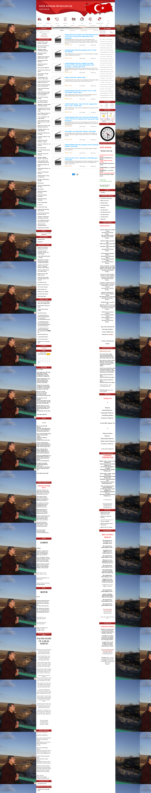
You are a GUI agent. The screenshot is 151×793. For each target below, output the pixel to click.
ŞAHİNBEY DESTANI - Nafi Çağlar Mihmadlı (43, 130)
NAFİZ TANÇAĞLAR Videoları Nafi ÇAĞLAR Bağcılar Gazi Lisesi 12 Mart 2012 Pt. (44, 93)
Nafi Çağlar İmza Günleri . (106, 212)
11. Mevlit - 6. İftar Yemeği (106, 56)
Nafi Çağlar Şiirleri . (104, 209)
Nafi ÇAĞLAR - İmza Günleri (106, 198)
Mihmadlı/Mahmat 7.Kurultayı (107, 75)
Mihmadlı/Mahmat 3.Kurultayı (107, 97)
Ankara (47, 532)
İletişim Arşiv (103, 219)
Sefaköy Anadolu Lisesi (42, 289)
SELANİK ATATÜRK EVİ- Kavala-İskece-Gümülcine (43, 101)
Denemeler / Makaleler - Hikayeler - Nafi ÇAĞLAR (43, 158)
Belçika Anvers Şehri (105, 200)
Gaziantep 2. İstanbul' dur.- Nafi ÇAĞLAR (44, 144)
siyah (111, 170)
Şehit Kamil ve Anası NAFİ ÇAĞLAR (43, 154)
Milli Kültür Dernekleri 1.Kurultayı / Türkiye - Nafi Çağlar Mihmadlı (43, 252)
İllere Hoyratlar (41, 183)
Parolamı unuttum (44, 35)
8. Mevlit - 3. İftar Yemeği (106, 78)
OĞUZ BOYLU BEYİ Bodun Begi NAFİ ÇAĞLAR (43, 214)
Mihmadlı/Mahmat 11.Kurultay (107, 52)
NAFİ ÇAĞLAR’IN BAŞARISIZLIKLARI (42, 225)
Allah (38, 742)
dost (43, 676)
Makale (58, 25)
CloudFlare (103, 192)
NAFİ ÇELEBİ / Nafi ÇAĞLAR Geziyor (44, 71)
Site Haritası (44, 348)
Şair (38, 25)
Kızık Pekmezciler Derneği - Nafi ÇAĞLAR (44, 169)
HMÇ (107, 25)
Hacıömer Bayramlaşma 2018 (107, 43)
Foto (74, 23)
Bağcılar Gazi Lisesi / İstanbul (106, 527)
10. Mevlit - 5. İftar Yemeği (106, 65)
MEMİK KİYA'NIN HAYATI (43, 227)
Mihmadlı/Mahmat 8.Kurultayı (107, 71)
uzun (107, 540)
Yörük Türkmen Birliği (42, 202)
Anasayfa (40, 23)
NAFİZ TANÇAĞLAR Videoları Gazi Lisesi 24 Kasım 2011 (44, 85)
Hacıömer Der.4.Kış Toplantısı (107, 50)
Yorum (57, 23)
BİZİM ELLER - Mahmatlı (43, 291)
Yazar (108, 23)
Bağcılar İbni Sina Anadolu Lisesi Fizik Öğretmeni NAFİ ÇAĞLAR (43, 278)
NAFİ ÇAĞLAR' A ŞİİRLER (43, 67)
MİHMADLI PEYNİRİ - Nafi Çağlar (43, 165)
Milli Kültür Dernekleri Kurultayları (42, 54)
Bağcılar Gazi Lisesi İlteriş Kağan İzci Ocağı (43, 274)
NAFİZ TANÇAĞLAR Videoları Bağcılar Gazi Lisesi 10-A (44, 82)
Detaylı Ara (44, 234)
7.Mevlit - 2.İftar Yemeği (106, 82)
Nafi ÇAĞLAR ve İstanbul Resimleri (43, 98)
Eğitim (65, 25)
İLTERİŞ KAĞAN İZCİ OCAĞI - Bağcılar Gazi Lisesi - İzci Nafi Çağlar (44, 109)
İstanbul (38, 513)
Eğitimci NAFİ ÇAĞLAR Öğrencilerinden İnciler (105, 513)
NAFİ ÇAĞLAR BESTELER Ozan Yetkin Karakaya (43, 270)
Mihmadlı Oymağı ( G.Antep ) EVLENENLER (43, 176)
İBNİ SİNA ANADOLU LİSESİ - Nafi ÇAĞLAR (107, 524)
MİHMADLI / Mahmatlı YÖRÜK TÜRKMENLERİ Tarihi (44, 105)
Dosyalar (65, 23)
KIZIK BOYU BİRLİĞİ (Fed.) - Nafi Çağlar (44, 134)
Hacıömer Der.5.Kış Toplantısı (107, 41)
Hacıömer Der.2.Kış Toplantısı (107, 86)
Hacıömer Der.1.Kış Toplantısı (107, 91)
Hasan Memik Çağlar (42, 296)
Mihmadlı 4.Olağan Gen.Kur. (107, 47)
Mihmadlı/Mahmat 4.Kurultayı (107, 95)
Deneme (44, 25)
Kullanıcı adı (39, 30)
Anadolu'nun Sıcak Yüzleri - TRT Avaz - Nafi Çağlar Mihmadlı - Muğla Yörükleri (43, 266)
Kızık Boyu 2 (40, 204)
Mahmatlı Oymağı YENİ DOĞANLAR (42, 65)
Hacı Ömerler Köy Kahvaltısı (107, 63)
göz (40, 671)
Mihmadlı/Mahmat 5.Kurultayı (107, 93)
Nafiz (108, 21)
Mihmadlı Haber (99, 23)
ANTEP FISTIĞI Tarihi (42, 207)
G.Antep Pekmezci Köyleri (43, 336)
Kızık (100, 25)
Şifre (40, 32)
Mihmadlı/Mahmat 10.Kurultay (107, 60)
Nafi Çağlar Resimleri (42, 147)
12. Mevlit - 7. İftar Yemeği (106, 45)
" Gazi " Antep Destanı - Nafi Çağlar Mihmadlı (43, 117)
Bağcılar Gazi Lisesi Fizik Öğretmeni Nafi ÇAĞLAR (43, 248)
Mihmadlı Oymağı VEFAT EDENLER (43, 61)
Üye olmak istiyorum (44, 36)
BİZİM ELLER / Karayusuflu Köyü (43, 342)
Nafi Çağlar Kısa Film (42, 282)
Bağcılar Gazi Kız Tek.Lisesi (43, 284)
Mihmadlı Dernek (82, 25)
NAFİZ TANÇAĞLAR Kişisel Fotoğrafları (43, 89)
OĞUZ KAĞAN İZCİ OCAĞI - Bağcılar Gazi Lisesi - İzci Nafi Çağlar (44, 122)
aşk (40, 561)
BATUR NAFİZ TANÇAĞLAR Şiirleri (44, 306)
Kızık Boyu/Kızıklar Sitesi (43, 334)
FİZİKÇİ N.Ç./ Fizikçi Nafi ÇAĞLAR (106, 517)
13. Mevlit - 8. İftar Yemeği (106, 39)
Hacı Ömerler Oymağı (105, 205)
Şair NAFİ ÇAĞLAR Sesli (43, 293)
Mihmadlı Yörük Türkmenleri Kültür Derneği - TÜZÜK (43, 57)
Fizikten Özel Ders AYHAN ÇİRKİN (43, 310)
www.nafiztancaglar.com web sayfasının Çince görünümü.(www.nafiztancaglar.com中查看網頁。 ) (44, 330)
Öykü (51, 25)
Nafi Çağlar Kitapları (105, 214)
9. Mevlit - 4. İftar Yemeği (106, 73)
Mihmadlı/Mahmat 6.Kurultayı (107, 80)
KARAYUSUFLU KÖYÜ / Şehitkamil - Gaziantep (43, 141)
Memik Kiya (103, 207)
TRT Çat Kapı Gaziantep (43, 286)
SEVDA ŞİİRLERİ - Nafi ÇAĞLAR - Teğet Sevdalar (43, 78)
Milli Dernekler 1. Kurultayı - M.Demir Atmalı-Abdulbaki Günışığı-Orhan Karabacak (43, 261)
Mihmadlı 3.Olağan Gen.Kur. (107, 69)
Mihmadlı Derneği (104, 202)
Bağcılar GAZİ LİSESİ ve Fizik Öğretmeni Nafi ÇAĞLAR (44, 126)
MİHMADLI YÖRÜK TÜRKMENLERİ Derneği (43, 50)
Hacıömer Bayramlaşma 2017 (107, 54)
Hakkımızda (48, 23)
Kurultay (72, 25)
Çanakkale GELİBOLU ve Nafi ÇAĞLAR (44, 137)
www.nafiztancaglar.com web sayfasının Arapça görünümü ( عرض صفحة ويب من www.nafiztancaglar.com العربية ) (44, 317)
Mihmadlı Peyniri (41, 239)
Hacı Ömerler (93, 25)
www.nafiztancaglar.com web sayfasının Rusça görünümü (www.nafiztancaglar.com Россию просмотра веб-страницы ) (44, 323)
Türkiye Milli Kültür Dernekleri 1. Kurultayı (44, 257)
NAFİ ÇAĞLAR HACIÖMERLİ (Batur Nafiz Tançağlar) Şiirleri (44, 302)
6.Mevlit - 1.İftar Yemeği (106, 88)
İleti (82, 23)
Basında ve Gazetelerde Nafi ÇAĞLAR (43, 173)
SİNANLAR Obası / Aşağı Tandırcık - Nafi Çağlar (43, 43)
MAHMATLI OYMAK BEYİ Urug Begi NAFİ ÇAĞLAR (43, 217)
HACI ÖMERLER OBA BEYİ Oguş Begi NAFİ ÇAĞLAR (43, 221)
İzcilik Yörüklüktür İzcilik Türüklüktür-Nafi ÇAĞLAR (43, 162)
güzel (41, 683)
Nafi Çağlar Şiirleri (104, 216)
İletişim (90, 23)
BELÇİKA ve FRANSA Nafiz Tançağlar (43, 180)
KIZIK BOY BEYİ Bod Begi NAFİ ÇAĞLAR (43, 210)
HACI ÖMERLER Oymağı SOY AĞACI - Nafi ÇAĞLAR (44, 114)
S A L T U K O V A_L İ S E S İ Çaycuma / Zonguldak (107, 520)
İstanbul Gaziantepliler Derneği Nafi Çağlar (44, 186)
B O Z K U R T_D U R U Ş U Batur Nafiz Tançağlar (43, 46)
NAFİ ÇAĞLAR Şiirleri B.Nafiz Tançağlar (44, 151)
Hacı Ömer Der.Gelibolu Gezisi (107, 84)
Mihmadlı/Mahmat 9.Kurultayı (107, 67)
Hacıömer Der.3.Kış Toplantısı (107, 58)
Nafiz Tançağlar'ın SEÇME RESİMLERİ (43, 74)
